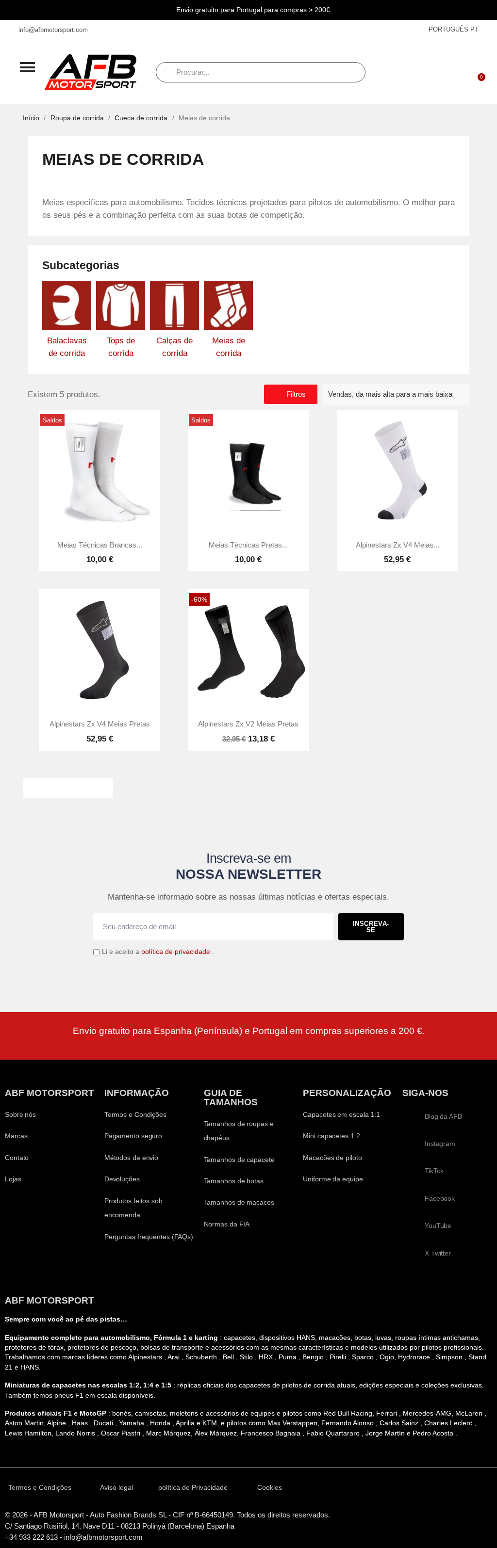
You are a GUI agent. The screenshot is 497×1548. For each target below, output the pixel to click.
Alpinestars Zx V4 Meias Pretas (100, 724)
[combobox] (260, 72)
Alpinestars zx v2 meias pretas (248, 724)
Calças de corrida (174, 347)
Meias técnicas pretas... (248, 545)
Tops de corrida (121, 347)
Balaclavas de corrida (67, 347)
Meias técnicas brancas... (99, 545)
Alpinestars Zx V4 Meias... (397, 545)
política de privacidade (175, 951)
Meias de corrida (228, 347)
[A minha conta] (452, 72)
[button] (27, 67)
